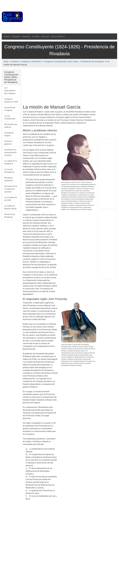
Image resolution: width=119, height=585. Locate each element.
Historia (7, 36)
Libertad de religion (9, 134)
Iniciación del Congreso (9, 108)
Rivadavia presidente (8, 179)
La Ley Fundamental (9, 117)
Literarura (45, 36)
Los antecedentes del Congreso (9, 90)
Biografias (26, 36)
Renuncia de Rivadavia (9, 215)
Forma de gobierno (8, 142)
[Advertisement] (71, 16)
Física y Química (58, 36)
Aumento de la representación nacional (10, 152)
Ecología (35, 36)
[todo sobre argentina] (12, 17)
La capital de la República (10, 162)
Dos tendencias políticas (10, 125)
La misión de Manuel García (10, 207)
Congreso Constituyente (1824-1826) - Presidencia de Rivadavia (74, 61)
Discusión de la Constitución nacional (10, 189)
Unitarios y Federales (31, 61)
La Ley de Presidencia (9, 170)
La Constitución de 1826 (10, 198)
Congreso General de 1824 (11, 100)
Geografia (16, 36)
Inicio (6, 61)
